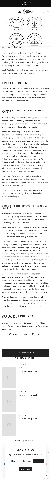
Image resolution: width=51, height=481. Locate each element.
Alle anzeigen (25, 364)
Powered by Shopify (25, 479)
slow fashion (17, 28)
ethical (9, 28)
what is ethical (27, 28)
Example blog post (27, 371)
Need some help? (25, 441)
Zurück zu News (27, 353)
